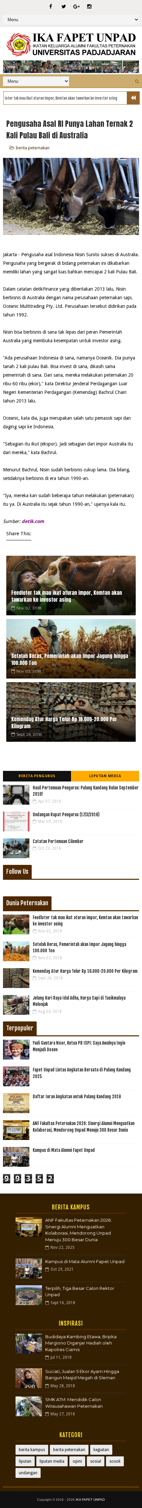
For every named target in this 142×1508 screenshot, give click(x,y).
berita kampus (32, 1449)
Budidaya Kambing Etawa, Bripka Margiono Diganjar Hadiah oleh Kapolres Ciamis (81, 1343)
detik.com (33, 521)
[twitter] (64, 7)
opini (77, 1461)
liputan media (52, 1461)
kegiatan (101, 1449)
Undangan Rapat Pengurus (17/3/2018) (66, 814)
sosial (95, 1461)
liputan (25, 1461)
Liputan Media (105, 776)
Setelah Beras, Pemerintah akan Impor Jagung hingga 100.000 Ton (69, 659)
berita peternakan (33, 147)
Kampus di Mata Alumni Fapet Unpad (64, 1150)
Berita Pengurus (36, 776)
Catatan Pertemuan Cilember (58, 841)
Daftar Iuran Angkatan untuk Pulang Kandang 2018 (77, 1096)
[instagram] (89, 7)
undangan (28, 1473)
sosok (115, 1461)
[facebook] (51, 7)
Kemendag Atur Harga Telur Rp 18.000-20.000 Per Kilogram (64, 722)
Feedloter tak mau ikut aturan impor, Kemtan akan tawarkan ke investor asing (66, 596)
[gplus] (77, 7)
